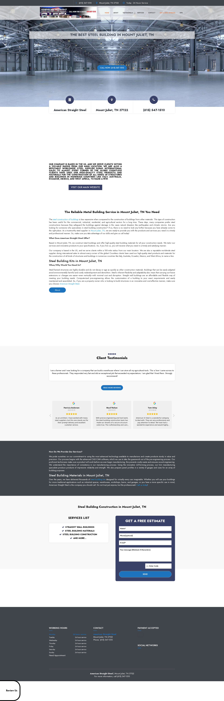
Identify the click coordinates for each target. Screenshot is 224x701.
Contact (151, 13)
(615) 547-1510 (85, 3)
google (144, 652)
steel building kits (98, 479)
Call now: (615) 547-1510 (112, 67)
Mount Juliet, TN (98, 230)
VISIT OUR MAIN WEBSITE (85, 187)
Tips (181, 13)
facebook (139, 652)
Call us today (141, 485)
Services (140, 13)
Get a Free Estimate (167, 13)
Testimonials (128, 13)
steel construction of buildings (66, 219)
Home (107, 13)
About (115, 13)
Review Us (11, 690)
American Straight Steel (69, 283)
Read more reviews (112, 388)
